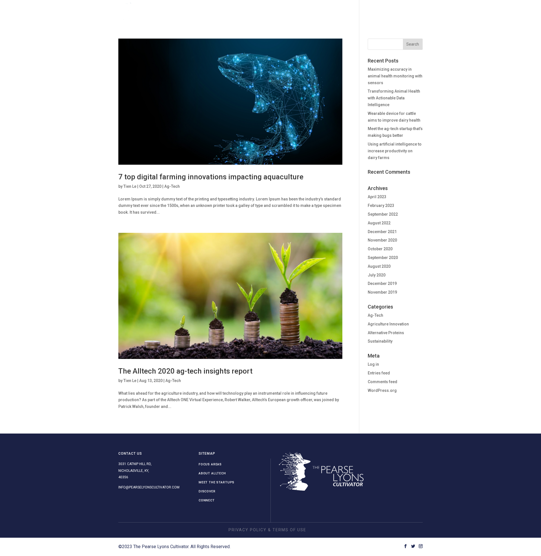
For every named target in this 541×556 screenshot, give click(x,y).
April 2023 (377, 197)
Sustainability (380, 341)
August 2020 (379, 266)
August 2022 (379, 223)
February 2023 (381, 205)
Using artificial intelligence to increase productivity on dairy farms (395, 151)
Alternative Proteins (386, 333)
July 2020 (376, 275)
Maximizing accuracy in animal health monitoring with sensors (395, 76)
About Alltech (272, 11)
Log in (373, 364)
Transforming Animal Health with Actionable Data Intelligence (394, 98)
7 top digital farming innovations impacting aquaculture (210, 177)
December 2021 (382, 231)
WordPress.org (382, 390)
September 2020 (383, 257)
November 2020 (382, 240)
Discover (360, 11)
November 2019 (382, 292)
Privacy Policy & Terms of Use (267, 530)
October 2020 (380, 249)
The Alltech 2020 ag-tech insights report (185, 371)
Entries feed (379, 373)
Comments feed (382, 381)
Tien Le (129, 186)
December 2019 (382, 283)
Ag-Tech (172, 186)
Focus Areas (232, 11)
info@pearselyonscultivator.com (148, 487)
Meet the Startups (319, 11)
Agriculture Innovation (388, 324)
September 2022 (383, 214)
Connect (388, 11)
